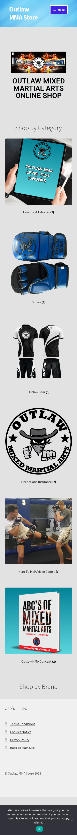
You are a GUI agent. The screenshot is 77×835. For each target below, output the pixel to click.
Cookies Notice (20, 732)
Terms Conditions (22, 724)
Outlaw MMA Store (23, 13)
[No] (72, 820)
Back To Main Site (22, 748)
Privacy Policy (19, 740)
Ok (39, 828)
